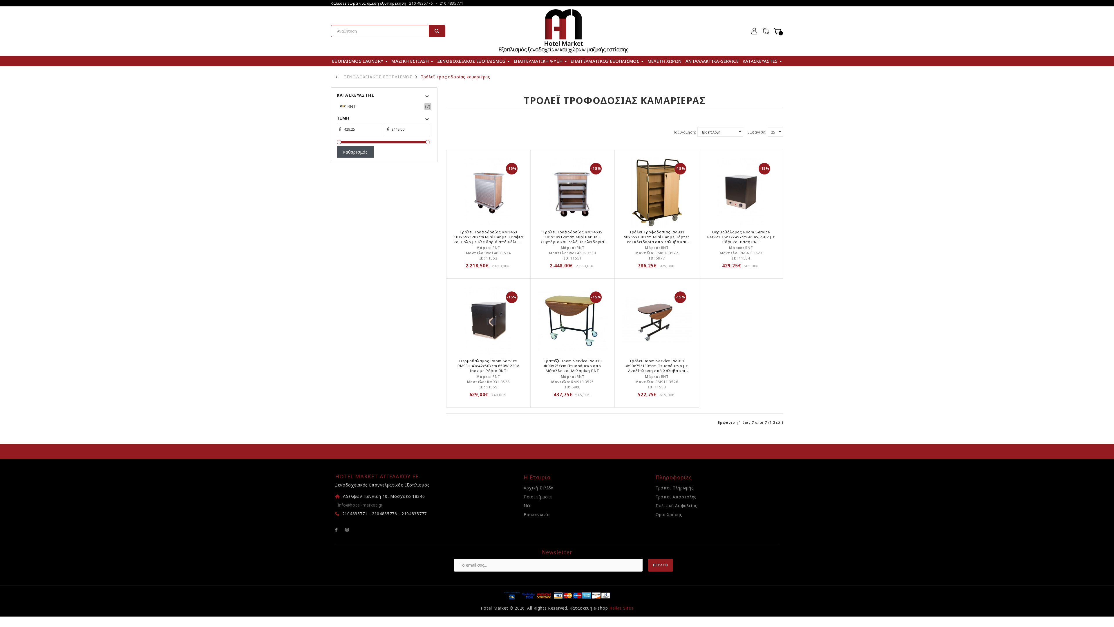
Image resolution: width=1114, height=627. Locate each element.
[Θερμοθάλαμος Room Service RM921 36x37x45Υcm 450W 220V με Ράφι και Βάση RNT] (741, 192)
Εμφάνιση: (757, 132)
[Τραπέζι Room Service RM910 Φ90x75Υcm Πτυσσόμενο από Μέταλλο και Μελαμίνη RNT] (572, 321)
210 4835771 (451, 3)
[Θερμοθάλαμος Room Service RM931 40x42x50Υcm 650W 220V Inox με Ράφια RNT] (488, 321)
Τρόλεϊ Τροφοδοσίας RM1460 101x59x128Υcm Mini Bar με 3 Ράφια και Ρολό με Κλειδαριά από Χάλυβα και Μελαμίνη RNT (488, 239)
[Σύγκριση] (766, 31)
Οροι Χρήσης (669, 514)
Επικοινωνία (537, 514)
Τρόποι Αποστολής (676, 497)
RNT (351, 106)
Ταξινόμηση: (684, 132)
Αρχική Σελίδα (539, 488)
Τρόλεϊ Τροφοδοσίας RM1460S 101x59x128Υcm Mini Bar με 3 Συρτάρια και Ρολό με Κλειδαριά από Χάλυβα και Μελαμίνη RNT (572, 239)
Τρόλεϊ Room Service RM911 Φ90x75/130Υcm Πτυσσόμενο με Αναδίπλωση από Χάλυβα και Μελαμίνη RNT (657, 368)
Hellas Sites (621, 608)
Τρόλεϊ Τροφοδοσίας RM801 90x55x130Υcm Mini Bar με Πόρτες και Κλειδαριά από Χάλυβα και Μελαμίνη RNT (657, 239)
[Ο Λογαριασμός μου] (754, 31)
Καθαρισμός (355, 152)
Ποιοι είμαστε (538, 497)
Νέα (528, 505)
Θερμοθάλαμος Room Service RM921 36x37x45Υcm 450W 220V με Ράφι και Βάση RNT (741, 236)
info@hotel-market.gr (360, 505)
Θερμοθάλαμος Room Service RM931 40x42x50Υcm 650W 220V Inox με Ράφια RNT (488, 365)
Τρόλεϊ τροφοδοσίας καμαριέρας (455, 77)
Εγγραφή (660, 565)
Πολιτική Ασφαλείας (676, 505)
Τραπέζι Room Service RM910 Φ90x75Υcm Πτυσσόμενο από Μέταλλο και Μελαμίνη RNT (573, 365)
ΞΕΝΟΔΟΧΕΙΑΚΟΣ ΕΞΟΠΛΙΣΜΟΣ (378, 77)
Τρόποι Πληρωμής (675, 488)
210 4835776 (421, 3)
